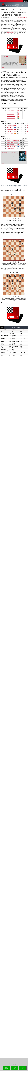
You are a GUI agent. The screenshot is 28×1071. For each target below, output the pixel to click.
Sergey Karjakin (10, 129)
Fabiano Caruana (10, 110)
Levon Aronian (10, 133)
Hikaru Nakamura (10, 114)
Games (23, 329)
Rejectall (15, 1068)
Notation (14, 329)
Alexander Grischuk (11, 116)
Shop (2, 1)
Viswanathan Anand (11, 118)
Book (5, 329)
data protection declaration (18, 1065)
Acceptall (23, 1068)
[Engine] (15, 218)
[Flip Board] (10, 218)
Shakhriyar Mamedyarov (12, 140)
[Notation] (13, 218)
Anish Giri (9, 127)
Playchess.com (10, 32)
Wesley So (9, 131)
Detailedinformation (6, 1068)
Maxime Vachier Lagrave (12, 112)
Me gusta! (19, 17)
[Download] (18, 218)
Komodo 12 (5, 56)
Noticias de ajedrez (12, 5)
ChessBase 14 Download (9, 152)
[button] (8, 1)
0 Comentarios (24, 17)
